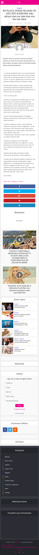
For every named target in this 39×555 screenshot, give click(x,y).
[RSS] (15, 429)
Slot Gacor (10, 545)
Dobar (8, 387)
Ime (9, 181)
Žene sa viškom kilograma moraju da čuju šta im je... (22, 341)
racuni (21, 181)
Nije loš (8, 392)
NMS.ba (17, 542)
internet (16, 339)
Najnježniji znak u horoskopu (19, 350)
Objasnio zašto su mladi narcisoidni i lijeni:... (21, 306)
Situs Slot (3, 545)
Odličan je (9, 383)
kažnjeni (15, 181)
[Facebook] (5, 429)
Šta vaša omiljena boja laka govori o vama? (22, 315)
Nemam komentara (12, 401)
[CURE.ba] (18, 2)
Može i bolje (10, 396)
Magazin (19, 8)
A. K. (22, 23)
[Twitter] (10, 429)
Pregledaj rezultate (19, 409)
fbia (5, 181)
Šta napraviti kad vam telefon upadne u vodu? (21, 324)
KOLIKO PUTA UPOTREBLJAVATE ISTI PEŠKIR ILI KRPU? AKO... (21, 333)
